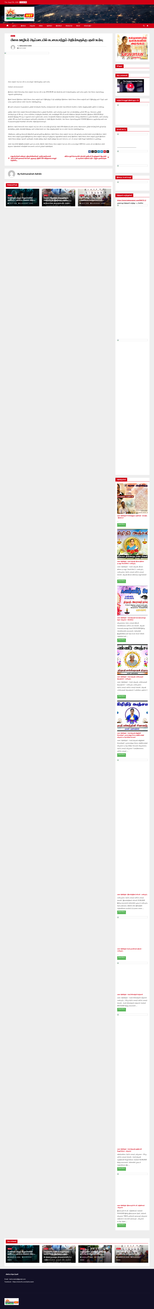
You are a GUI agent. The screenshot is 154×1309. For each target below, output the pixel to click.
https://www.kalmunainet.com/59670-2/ (131, 200)
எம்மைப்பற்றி (87, 26)
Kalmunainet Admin (25, 46)
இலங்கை (23, 26)
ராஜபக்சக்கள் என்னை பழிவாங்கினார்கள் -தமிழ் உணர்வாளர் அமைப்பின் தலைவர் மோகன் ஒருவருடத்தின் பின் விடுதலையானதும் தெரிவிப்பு (34, 158)
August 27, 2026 (15, 1257)
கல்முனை (32, 26)
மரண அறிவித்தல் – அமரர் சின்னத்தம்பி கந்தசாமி (130, 994)
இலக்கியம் (59, 26)
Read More (121, 524)
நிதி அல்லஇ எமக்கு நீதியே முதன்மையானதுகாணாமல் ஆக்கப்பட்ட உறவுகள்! (91, 200)
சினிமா (41, 26)
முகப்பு (14, 26)
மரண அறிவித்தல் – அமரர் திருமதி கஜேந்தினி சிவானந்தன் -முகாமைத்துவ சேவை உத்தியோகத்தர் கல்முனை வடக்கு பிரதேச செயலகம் (130, 735)
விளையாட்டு (69, 26)
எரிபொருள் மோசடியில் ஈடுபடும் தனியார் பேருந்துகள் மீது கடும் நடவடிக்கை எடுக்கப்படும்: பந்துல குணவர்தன (85, 157)
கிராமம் (78, 26)
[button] (144, 26)
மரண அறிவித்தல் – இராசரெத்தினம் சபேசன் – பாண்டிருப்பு (132, 894)
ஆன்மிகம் (49, 26)
